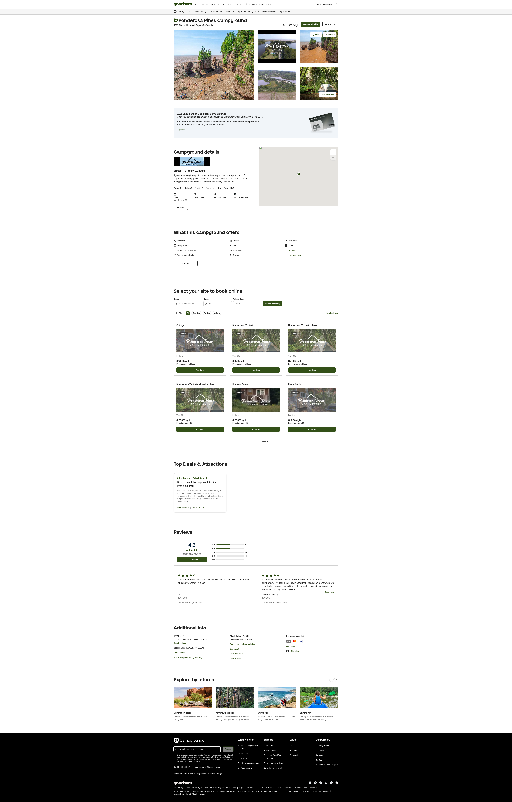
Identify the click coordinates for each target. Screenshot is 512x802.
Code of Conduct (310, 787)
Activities (292, 250)
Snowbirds (229, 11)
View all (185, 263)
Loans (261, 4)
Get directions (180, 643)
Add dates (200, 370)
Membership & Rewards (205, 4)
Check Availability (272, 304)
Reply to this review (196, 603)
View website (330, 24)
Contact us (180, 207)
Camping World (322, 745)
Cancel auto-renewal (273, 768)
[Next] (336, 680)
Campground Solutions (273, 763)
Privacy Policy (200, 774)
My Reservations (269, 11)
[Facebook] (287, 651)
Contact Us (268, 745)
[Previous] (331, 680)
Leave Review (192, 560)
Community (294, 755)
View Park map (332, 313)
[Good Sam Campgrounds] (189, 740)
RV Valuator (271, 4)
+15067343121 (198, 507)
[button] (181, 129)
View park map (295, 255)
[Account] (336, 4)
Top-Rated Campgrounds (248, 11)
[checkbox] (175, 755)
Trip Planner (243, 753)
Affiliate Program (271, 750)
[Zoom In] (333, 152)
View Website (183, 507)
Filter (181, 313)
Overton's (320, 750)
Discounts (290, 646)
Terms (279, 787)
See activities (235, 649)
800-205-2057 (183, 767)
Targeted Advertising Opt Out (249, 787)
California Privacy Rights (215, 774)
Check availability (310, 24)
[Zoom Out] (333, 158)
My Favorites (285, 11)
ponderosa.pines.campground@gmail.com (191, 657)
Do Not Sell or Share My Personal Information (220, 787)
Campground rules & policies (242, 644)
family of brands (214, 759)
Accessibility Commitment (293, 787)
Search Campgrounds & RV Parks (207, 11)
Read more (329, 592)
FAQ (291, 745)
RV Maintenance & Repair (327, 765)
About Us (293, 750)
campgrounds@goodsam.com (208, 767)
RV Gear (319, 760)
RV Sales (319, 755)
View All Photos (327, 95)
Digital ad (295, 651)
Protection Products (248, 4)
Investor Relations (268, 787)
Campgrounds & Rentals (227, 4)
